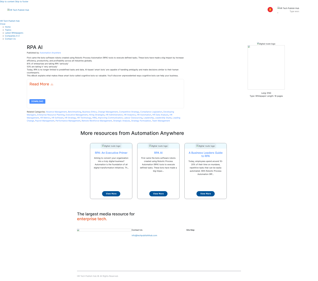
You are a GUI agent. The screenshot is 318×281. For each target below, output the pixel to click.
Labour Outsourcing (133, 117)
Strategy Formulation (141, 120)
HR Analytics (130, 114)
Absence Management (56, 111)
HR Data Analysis (160, 114)
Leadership (149, 117)
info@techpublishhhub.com (144, 235)
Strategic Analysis (121, 120)
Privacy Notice (105, 96)
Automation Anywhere (50, 52)
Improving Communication (110, 117)
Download (37, 101)
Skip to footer (21, 1)
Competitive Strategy (129, 111)
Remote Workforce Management (97, 120)
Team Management (161, 120)
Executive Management (77, 114)
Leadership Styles (163, 117)
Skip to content (7, 1)
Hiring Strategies (97, 114)
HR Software (57, 117)
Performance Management (68, 120)
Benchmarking (74, 111)
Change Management (108, 111)
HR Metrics (45, 117)
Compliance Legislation (151, 111)
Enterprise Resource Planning (51, 114)
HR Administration (114, 114)
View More (111, 194)
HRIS (94, 117)
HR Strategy (70, 117)
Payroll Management (44, 120)
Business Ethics (89, 111)
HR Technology (84, 117)
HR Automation (144, 114)
